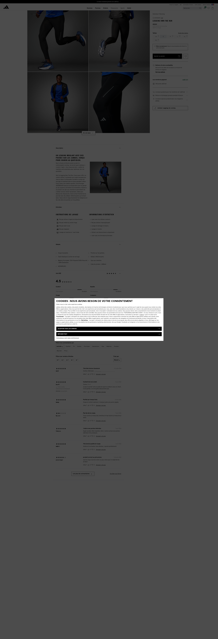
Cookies (142, 314)
